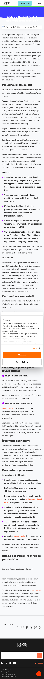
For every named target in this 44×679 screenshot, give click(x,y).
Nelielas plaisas (8, 408)
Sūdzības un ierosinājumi (8, 674)
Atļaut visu (22, 355)
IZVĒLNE (39, 3)
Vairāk (35, 348)
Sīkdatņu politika (5, 672)
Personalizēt (20, 362)
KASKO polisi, (20, 536)
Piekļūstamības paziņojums (8, 676)
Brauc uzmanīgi (35, 590)
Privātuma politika (6, 669)
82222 (40, 663)
